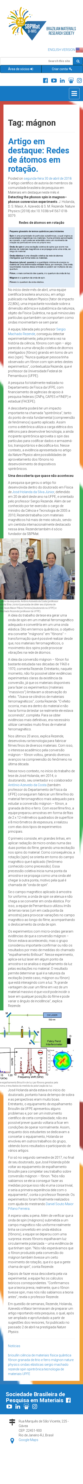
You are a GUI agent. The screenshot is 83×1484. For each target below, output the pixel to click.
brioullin (14, 1355)
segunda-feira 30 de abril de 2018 (47, 178)
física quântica (60, 1355)
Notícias (14, 1346)
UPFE (26, 1374)
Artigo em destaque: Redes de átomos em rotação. (38, 155)
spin (23, 1369)
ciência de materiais (34, 1355)
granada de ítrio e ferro (34, 1360)
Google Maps (28, 1440)
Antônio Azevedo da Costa (27, 785)
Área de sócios (19, 69)
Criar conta (60, 69)
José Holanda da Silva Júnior (33, 492)
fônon (12, 1360)
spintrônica (35, 1369)
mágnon (57, 1360)
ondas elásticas (32, 1364)
